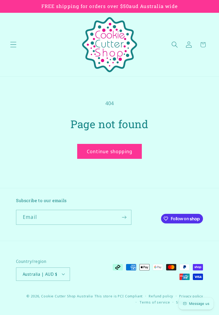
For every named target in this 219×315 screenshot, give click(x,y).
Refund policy (161, 296)
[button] (13, 45)
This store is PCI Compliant (118, 296)
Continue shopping (109, 151)
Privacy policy (191, 296)
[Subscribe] (124, 217)
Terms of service (154, 302)
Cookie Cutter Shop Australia (67, 296)
